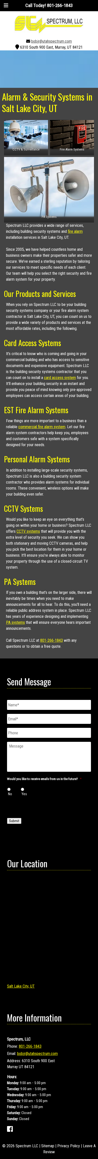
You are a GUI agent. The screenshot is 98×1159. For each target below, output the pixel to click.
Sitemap (47, 1146)
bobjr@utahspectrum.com (51, 41)
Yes (24, 794)
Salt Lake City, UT (21, 986)
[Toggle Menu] (6, 5)
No (10, 794)
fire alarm (75, 231)
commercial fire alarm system (41, 426)
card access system (60, 377)
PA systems (15, 622)
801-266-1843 (51, 640)
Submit (14, 821)
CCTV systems (28, 531)
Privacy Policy (68, 1146)
